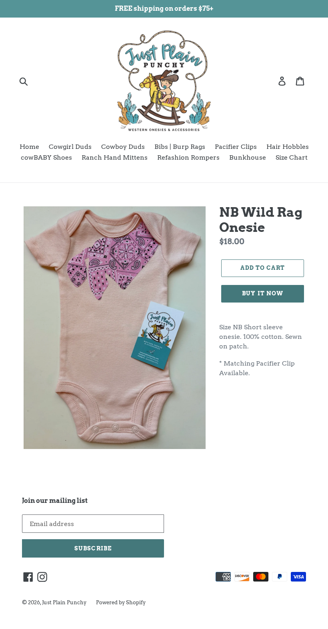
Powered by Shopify (121, 602)
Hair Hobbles (287, 146)
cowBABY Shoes (46, 157)
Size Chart (292, 157)
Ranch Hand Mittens (115, 157)
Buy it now (262, 293)
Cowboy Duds (123, 146)
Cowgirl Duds (70, 146)
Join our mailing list (55, 500)
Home (29, 146)
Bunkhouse (247, 157)
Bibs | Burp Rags (179, 146)
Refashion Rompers (188, 157)
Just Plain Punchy (64, 602)
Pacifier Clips (236, 146)
